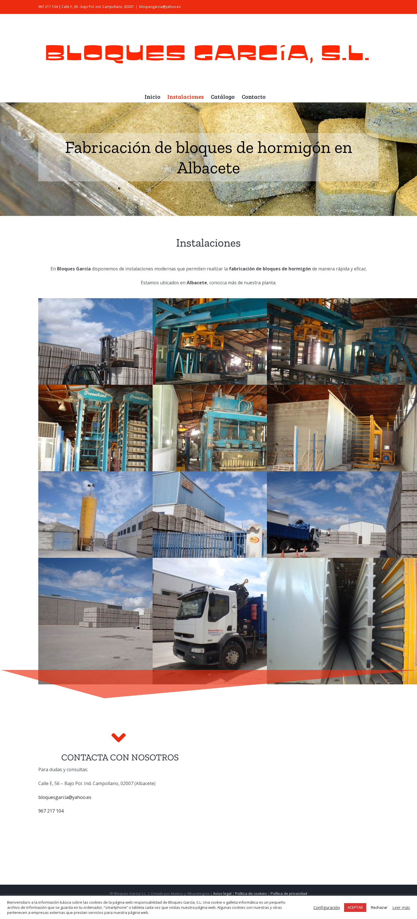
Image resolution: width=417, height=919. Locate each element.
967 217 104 (51, 811)
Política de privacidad (289, 893)
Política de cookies (251, 893)
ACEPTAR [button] (355, 907)
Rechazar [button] (379, 907)
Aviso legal (222, 893)
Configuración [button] (326, 907)
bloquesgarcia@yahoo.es (159, 6)
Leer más (401, 907)
